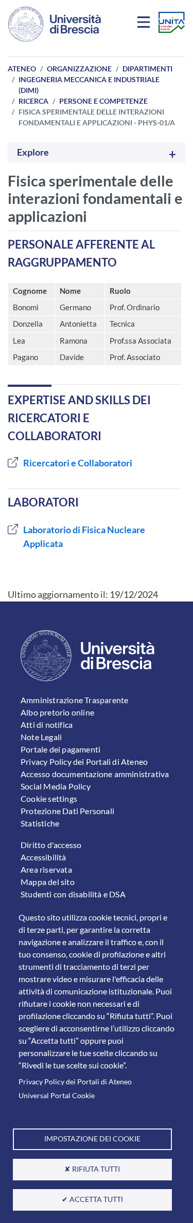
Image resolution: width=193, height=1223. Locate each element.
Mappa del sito (48, 882)
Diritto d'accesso (51, 845)
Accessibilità (43, 857)
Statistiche (40, 823)
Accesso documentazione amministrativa (95, 774)
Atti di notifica (47, 724)
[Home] (54, 24)
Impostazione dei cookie (92, 1139)
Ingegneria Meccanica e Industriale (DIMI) (89, 85)
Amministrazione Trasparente (74, 700)
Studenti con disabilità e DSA (73, 894)
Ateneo (22, 68)
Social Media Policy (56, 786)
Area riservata (46, 869)
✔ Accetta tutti (92, 1199)
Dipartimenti (147, 68)
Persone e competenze (103, 101)
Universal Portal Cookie (57, 1096)
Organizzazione (79, 68)
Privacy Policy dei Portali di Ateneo (75, 1082)
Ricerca (33, 101)
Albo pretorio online (57, 712)
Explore (33, 152)
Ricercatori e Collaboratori (77, 462)
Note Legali (41, 737)
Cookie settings (49, 798)
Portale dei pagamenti (60, 749)
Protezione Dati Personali (67, 811)
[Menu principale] (145, 24)
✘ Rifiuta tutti (92, 1169)
